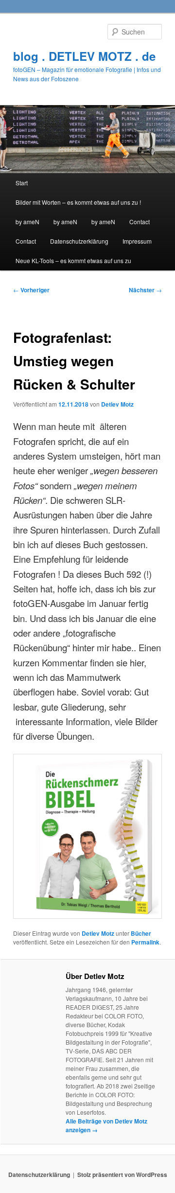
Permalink (145, 942)
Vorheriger (31, 289)
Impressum (137, 241)
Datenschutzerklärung (79, 241)
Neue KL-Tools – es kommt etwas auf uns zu (73, 260)
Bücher (141, 933)
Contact (139, 221)
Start (22, 182)
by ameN (27, 221)
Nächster (145, 289)
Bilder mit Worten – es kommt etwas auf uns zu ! (78, 202)
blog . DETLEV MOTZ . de (84, 56)
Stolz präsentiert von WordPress (122, 1174)
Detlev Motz (117, 404)
